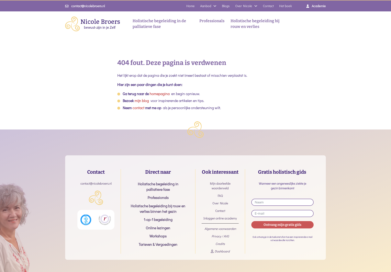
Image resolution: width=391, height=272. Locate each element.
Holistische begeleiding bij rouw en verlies (255, 24)
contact (138, 107)
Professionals (211, 21)
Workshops (158, 236)
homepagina (160, 93)
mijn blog (142, 100)
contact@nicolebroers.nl (88, 6)
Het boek (285, 6)
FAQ (220, 196)
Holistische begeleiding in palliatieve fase (158, 186)
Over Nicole (243, 6)
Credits (220, 244)
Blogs (226, 6)
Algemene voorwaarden (220, 229)
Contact (268, 6)
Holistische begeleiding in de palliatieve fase (159, 24)
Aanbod (205, 6)
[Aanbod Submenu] (214, 6)
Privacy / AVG (220, 236)
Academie (319, 6)
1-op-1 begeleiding (158, 219)
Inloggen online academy (220, 218)
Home (190, 6)
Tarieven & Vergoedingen (158, 244)
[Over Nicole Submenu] (255, 6)
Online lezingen (158, 227)
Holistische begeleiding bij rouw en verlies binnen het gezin (158, 208)
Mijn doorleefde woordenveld (220, 185)
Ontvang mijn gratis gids (282, 225)
